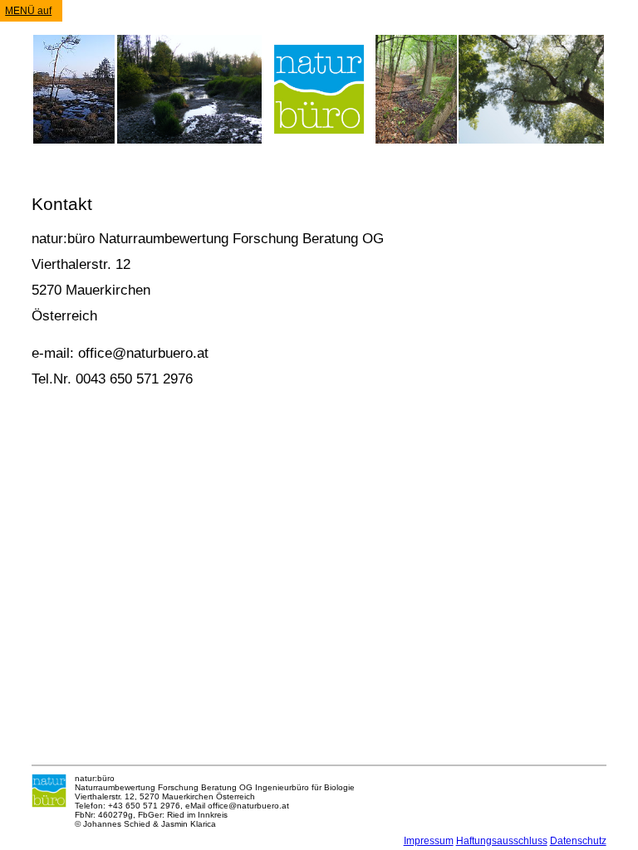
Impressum (429, 841)
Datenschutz (578, 841)
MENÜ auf (28, 11)
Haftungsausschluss (501, 841)
